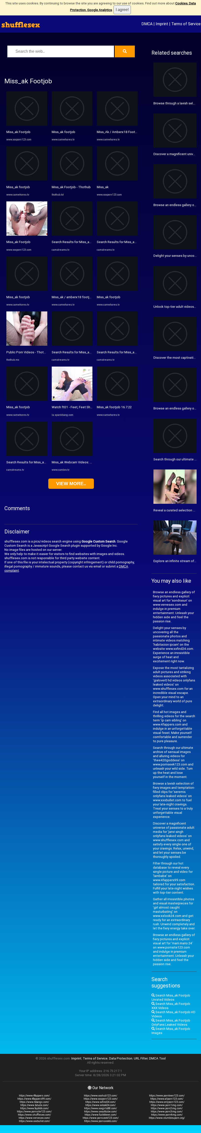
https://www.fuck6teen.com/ (101, 1114)
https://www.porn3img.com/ (167, 1111)
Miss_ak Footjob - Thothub (71, 187)
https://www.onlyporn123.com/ (166, 1102)
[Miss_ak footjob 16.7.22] (117, 400)
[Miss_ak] (117, 179)
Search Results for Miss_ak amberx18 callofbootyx (43, 462)
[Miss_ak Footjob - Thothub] (72, 179)
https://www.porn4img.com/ (167, 1114)
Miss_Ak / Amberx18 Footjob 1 (119, 132)
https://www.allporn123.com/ (166, 1098)
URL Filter (141, 1058)
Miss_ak (103, 187)
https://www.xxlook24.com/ (100, 1105)
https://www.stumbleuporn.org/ (167, 1118)
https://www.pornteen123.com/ (167, 1095)
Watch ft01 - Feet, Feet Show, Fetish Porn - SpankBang (91, 407)
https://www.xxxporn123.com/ (101, 1098)
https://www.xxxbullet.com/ (34, 1121)
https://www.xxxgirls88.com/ (100, 1108)
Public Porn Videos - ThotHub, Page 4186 (36, 352)
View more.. (71, 483)
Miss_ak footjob (18, 187)
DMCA (146, 23)
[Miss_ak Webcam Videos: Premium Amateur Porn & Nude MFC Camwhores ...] (72, 455)
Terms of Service (186, 23)
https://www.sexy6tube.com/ (100, 1111)
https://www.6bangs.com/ (34, 1102)
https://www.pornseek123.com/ (101, 1118)
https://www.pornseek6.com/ (100, 1121)
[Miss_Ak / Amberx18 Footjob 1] (117, 125)
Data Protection (120, 1058)
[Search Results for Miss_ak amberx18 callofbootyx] (26, 455)
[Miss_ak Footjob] (26, 125)
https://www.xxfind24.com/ (100, 1102)
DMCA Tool (157, 1058)
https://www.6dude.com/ (34, 1105)
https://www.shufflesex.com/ (34, 1114)
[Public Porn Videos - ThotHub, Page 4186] (26, 345)
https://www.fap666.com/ (34, 1108)
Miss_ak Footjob (18, 132)
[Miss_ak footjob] (26, 179)
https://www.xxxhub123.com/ (100, 1095)
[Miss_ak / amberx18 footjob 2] (72, 290)
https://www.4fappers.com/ (34, 1095)
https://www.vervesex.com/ (34, 1118)
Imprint (162, 23)
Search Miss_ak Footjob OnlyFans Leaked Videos (170, 1022)
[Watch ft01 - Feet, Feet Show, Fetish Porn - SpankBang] (72, 400)
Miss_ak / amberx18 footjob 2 (74, 297)
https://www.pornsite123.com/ (34, 1111)
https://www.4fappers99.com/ (34, 1098)
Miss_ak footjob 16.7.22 (114, 407)
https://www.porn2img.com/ (167, 1108)
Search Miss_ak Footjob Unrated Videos (170, 997)
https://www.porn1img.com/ (167, 1105)
